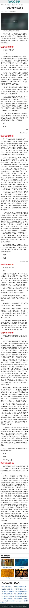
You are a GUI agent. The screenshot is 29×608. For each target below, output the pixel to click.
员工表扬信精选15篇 (7, 593)
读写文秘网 (11, 606)
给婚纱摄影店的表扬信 (21, 596)
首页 (8, 5)
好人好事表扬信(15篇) (21, 593)
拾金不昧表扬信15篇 (7, 589)
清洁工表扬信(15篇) (20, 589)
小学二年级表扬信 (6, 586)
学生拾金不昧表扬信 (7, 598)
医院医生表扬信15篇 (20, 586)
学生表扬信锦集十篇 (9, 601)
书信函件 (14, 5)
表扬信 (21, 5)
